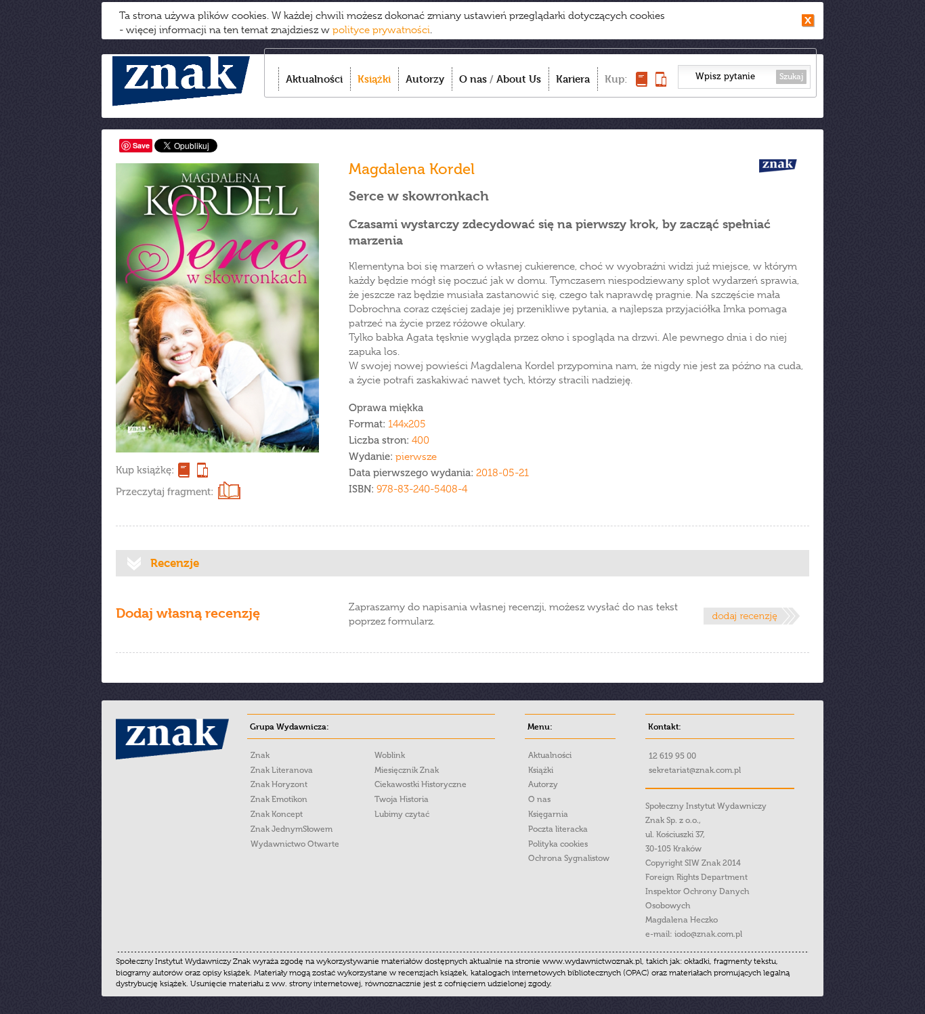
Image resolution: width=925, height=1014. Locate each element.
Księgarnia (548, 814)
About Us (518, 78)
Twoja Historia (401, 799)
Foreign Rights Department (696, 877)
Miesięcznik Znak (406, 770)
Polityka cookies (558, 844)
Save (141, 145)
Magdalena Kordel (412, 169)
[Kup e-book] (660, 83)
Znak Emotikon (279, 799)
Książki (374, 78)
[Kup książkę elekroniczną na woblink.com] (201, 470)
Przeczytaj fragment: (164, 492)
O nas (473, 78)
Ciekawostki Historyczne (420, 784)
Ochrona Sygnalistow (568, 858)
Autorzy (425, 78)
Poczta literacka (558, 829)
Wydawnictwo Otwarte (295, 844)
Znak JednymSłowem (291, 829)
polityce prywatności (381, 30)
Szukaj (791, 76)
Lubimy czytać (401, 814)
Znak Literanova (282, 770)
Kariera (573, 78)
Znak (260, 755)
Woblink (389, 755)
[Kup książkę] (641, 83)
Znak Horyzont (279, 784)
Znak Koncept (277, 814)
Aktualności (314, 78)
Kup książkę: (145, 470)
